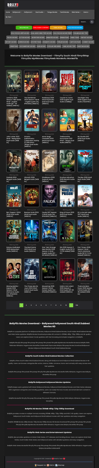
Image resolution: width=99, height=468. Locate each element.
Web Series (75, 12)
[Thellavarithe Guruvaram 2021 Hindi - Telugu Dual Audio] (67, 120)
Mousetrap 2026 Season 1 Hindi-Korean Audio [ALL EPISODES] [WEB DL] (49, 289)
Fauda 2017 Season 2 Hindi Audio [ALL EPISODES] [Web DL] (49, 214)
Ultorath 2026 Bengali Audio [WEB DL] (31, 179)
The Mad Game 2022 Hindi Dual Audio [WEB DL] (30, 249)
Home (8, 12)
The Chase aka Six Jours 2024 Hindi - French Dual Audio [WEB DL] (31, 289)
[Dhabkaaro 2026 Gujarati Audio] (49, 161)
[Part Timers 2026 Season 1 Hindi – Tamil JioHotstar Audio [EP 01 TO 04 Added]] (85, 231)
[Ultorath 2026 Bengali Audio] (31, 161)
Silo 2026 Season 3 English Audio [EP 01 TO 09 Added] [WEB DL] (67, 250)
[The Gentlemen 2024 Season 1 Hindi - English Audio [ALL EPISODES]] (31, 81)
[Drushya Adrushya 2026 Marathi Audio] (67, 161)
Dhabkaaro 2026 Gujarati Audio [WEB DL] (48, 179)
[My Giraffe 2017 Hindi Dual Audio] (85, 120)
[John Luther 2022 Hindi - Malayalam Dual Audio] (14, 120)
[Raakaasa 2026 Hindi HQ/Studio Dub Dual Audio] (49, 81)
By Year (8, 17)
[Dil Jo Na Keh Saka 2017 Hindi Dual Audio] (85, 196)
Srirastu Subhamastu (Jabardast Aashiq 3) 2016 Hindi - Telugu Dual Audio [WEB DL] (31, 141)
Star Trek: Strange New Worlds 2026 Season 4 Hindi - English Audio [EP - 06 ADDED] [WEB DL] (49, 251)
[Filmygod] (12, 5)
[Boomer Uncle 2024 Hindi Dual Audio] (31, 196)
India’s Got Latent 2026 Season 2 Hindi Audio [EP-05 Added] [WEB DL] (67, 289)
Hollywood (28, 12)
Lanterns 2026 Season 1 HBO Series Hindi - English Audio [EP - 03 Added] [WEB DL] (13, 102)
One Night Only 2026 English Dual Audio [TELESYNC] (84, 100)
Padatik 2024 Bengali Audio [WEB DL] (13, 179)
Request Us (41, 465)
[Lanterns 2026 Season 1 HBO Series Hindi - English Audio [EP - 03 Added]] (14, 81)
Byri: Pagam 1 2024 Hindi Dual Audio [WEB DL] (13, 214)
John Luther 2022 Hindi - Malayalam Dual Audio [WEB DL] (13, 139)
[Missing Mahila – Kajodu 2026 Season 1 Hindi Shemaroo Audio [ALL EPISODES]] (14, 270)
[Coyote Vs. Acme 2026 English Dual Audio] (67, 81)
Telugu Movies (52, 12)
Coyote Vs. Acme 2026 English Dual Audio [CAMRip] (66, 100)
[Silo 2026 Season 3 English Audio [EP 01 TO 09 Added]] (67, 231)
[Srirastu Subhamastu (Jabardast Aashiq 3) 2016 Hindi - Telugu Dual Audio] (31, 120)
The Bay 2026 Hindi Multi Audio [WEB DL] (85, 179)
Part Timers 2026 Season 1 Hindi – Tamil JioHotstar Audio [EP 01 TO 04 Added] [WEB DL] (84, 251)
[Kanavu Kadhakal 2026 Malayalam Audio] (14, 231)
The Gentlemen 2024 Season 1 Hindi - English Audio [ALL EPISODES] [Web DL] (31, 101)
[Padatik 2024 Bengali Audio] (14, 161)
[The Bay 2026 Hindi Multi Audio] (85, 161)
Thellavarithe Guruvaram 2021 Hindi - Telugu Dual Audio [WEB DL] (67, 139)
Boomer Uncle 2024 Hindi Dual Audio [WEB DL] (31, 214)
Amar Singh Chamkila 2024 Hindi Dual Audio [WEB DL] (48, 139)
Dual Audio (39, 12)
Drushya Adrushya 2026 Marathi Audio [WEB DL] (67, 179)
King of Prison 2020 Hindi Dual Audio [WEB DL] (67, 214)
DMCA (51, 465)
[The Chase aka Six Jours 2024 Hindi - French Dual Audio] (31, 270)
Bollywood (16, 12)
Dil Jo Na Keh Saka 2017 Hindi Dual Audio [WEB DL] (84, 214)
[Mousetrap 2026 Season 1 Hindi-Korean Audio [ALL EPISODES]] (49, 270)
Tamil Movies (64, 12)
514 (77, 305)
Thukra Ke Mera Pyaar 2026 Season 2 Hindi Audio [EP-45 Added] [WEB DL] (85, 290)
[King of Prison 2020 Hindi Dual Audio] (67, 196)
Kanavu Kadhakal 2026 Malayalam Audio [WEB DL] (13, 249)
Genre (85, 12)
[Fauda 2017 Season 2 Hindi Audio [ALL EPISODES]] (49, 196)
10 (66, 305)
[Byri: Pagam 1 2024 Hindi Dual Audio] (14, 196)
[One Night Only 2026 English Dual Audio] (85, 81)
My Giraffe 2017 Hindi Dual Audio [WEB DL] (84, 139)
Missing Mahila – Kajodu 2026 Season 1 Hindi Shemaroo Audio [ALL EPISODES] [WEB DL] (12, 291)
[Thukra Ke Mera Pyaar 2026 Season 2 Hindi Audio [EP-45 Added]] (85, 270)
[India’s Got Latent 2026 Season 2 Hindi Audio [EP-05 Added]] (67, 270)
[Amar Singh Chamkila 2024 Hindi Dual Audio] (49, 120)
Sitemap (61, 465)
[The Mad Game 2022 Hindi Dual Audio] (31, 231)
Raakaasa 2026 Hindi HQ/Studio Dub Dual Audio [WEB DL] (48, 101)
